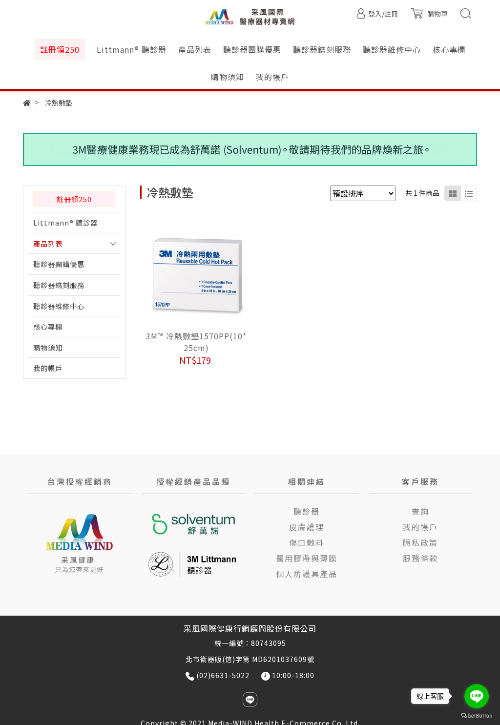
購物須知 (47, 347)
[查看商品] (183, 274)
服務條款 (420, 558)
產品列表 (47, 243)
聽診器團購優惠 (58, 264)
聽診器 (306, 511)
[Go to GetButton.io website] (476, 715)
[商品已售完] (210, 274)
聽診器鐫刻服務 (58, 285)
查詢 (420, 511)
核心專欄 (47, 326)
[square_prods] (452, 193)
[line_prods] (468, 193)
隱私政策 (420, 542)
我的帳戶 (47, 368)
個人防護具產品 (306, 574)
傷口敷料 (306, 542)
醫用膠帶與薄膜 (306, 558)
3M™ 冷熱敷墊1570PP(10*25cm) (196, 341)
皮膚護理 (306, 527)
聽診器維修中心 (58, 306)
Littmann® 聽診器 (65, 222)
